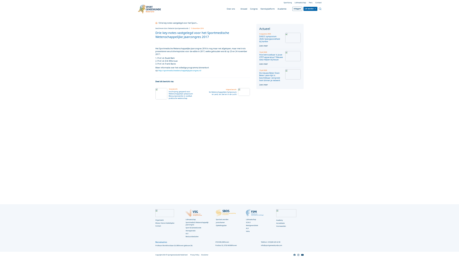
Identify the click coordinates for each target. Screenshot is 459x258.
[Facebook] (177, 81)
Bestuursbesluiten (192, 236)
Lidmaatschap (300, 2)
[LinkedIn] (186, 81)
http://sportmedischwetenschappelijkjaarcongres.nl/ (179, 70)
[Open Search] (320, 8)
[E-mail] (190, 81)
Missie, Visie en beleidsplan (164, 223)
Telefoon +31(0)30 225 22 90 (270, 242)
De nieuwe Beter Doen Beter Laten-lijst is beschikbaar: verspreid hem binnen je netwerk (269, 77)
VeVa (248, 231)
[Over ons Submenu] (237, 9)
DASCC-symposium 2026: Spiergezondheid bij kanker (269, 39)
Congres (254, 9)
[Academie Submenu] (288, 9)
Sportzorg (288, 2)
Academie (282, 9)
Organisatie (159, 220)
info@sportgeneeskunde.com (271, 245)
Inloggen (297, 9)
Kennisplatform (268, 9)
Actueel (243, 9)
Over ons (231, 9)
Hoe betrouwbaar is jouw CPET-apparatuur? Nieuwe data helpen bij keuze (271, 57)
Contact (318, 2)
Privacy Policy (194, 255)
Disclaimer (204, 255)
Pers (310, 2)
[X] (181, 81)
